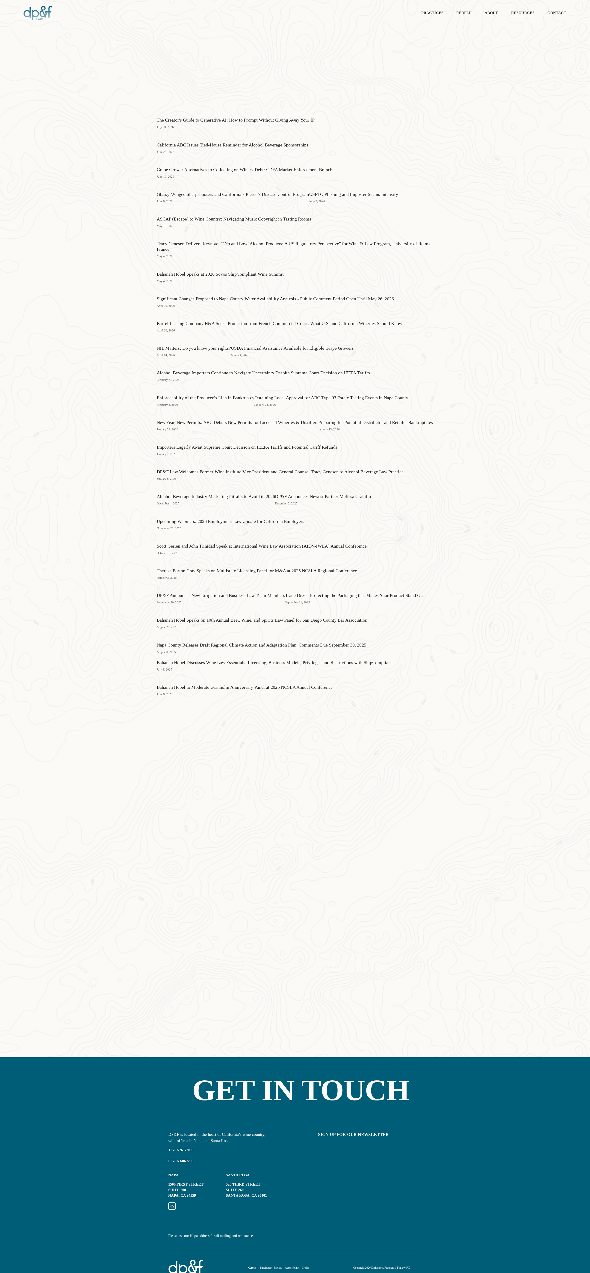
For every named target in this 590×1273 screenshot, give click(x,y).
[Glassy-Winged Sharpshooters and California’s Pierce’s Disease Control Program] (233, 186)
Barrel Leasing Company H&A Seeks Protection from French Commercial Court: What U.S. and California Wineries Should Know (279, 323)
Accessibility (292, 1267)
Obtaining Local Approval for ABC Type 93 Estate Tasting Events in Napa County (331, 397)
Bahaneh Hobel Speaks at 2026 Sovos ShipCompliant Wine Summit (220, 274)
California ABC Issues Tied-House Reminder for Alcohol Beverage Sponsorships (232, 144)
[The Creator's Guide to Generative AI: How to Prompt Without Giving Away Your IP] (236, 112)
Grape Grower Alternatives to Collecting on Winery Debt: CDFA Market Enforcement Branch (244, 169)
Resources (522, 13)
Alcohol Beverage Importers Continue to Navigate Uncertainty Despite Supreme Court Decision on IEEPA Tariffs (263, 372)
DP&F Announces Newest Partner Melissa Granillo (323, 496)
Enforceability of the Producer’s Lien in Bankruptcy (205, 397)
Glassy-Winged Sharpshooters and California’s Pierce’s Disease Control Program (233, 194)
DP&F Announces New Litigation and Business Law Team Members (221, 595)
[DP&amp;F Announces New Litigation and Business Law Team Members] (221, 587)
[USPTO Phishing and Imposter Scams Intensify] (353, 186)
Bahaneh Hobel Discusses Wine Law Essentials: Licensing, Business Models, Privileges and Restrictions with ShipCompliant (274, 662)
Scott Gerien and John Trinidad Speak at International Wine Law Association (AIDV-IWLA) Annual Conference (262, 546)
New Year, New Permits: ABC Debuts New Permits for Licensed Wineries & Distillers (237, 422)
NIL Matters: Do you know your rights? (194, 348)
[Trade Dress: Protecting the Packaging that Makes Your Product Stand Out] (354, 587)
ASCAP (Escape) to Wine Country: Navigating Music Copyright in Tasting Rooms (234, 218)
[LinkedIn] (172, 1206)
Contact (556, 13)
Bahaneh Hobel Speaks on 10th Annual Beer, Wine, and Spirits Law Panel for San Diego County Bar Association (262, 620)
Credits (306, 1267)
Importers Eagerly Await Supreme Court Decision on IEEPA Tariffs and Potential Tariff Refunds (247, 447)
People (464, 13)
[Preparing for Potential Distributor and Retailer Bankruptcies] (375, 414)
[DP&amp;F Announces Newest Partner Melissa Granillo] (323, 488)
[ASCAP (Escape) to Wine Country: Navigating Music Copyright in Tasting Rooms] (234, 211)
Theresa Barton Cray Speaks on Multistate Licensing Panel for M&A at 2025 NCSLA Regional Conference (257, 570)
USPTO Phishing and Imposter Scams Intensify (353, 194)
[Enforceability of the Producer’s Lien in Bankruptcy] (205, 389)
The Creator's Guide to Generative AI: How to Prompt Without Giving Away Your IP (236, 119)
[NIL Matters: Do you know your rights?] (194, 340)
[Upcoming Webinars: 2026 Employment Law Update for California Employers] (230, 513)
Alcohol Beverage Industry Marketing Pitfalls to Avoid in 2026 (216, 496)
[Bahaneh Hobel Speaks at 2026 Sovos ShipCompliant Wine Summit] (220, 266)
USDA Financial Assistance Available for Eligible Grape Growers (292, 348)
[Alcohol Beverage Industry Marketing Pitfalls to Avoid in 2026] (216, 488)
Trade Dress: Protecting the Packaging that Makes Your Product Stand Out (354, 595)
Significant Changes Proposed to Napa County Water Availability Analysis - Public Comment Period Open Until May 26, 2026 (275, 298)
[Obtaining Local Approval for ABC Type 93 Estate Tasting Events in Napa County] (331, 389)
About (491, 13)
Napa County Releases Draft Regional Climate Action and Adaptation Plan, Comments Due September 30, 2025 (261, 644)
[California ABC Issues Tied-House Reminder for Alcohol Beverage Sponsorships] (232, 137)
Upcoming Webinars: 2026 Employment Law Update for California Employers (230, 521)
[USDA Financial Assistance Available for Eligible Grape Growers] (292, 340)
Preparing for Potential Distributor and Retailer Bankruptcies (375, 422)
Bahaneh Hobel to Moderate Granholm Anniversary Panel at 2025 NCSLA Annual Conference (245, 687)
